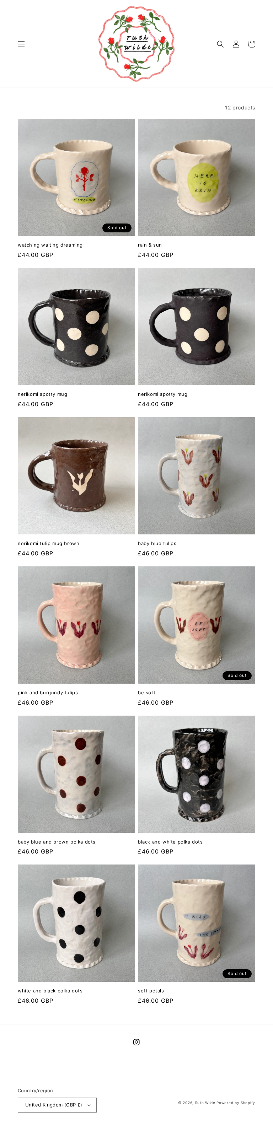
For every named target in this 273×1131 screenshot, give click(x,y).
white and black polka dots (50, 990)
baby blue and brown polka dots (57, 842)
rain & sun (150, 245)
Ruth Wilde (205, 1102)
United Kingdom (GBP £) (53, 1105)
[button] (21, 44)
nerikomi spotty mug (42, 394)
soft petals (151, 990)
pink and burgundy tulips (48, 692)
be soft (146, 692)
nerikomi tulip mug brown (48, 543)
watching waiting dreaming (50, 245)
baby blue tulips (157, 543)
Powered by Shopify (235, 1102)
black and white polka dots (170, 842)
